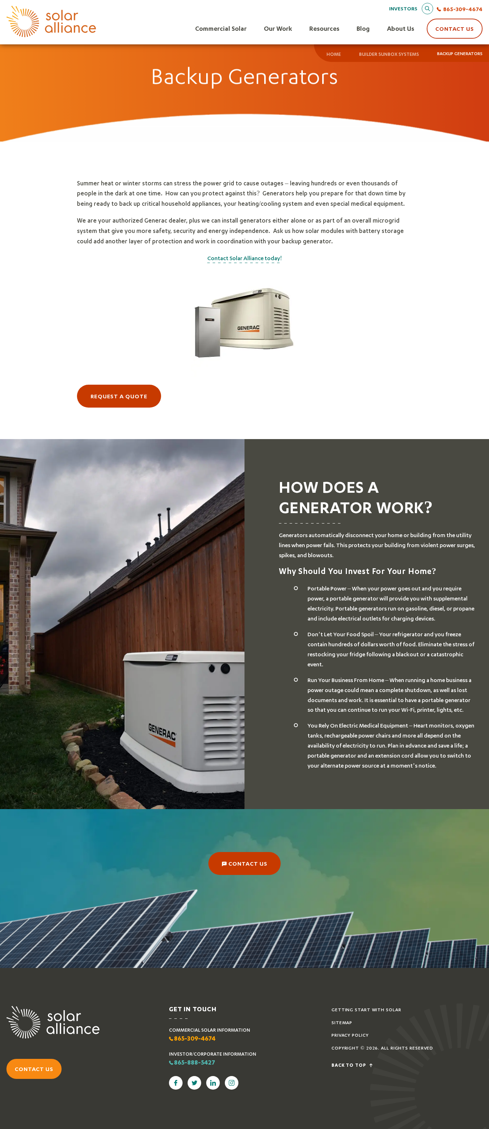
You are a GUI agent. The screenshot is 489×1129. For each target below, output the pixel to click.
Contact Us (454, 28)
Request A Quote (119, 396)
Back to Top (349, 1065)
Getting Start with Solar (366, 1009)
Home (333, 54)
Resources (324, 28)
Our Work (278, 28)
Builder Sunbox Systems (389, 54)
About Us (400, 28)
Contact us (34, 1068)
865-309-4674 (463, 8)
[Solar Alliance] (51, 22)
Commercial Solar (221, 28)
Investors (403, 8)
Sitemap (341, 1022)
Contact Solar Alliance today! (244, 257)
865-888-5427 (194, 1063)
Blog (363, 28)
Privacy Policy (350, 1035)
